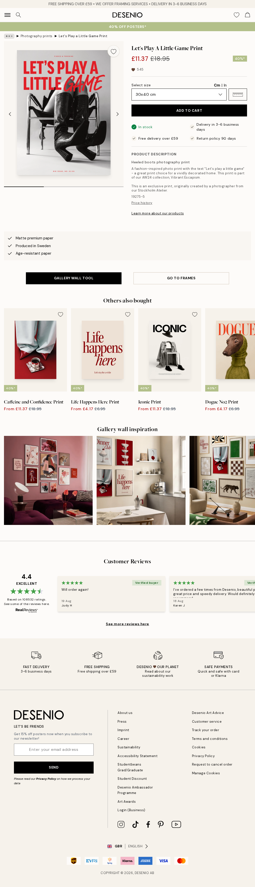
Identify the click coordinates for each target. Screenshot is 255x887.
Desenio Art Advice (208, 713)
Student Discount (132, 779)
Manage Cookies (206, 773)
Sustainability (129, 747)
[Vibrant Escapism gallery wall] (48, 480)
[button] (238, 94)
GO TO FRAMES (181, 278)
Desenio (142, 873)
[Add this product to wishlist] (114, 51)
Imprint (123, 730)
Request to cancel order (212, 764)
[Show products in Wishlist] (236, 15)
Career (123, 739)
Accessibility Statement (137, 756)
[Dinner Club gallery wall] (141, 480)
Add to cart (189, 110)
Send (54, 767)
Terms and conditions (210, 739)
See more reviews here (127, 624)
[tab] (24, 185)
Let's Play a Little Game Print (83, 36)
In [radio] (225, 85)
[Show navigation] (7, 15)
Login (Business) (131, 810)
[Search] (18, 15)
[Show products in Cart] (247, 15)
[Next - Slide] (118, 114)
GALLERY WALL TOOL (74, 278)
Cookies (199, 747)
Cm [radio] (217, 85)
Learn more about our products (157, 213)
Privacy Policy (46, 779)
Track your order (205, 730)
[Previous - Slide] (10, 114)
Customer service (207, 721)
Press (122, 721)
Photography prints (37, 36)
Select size (141, 85)
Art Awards (127, 801)
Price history (141, 203)
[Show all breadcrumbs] (9, 36)
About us (125, 713)
